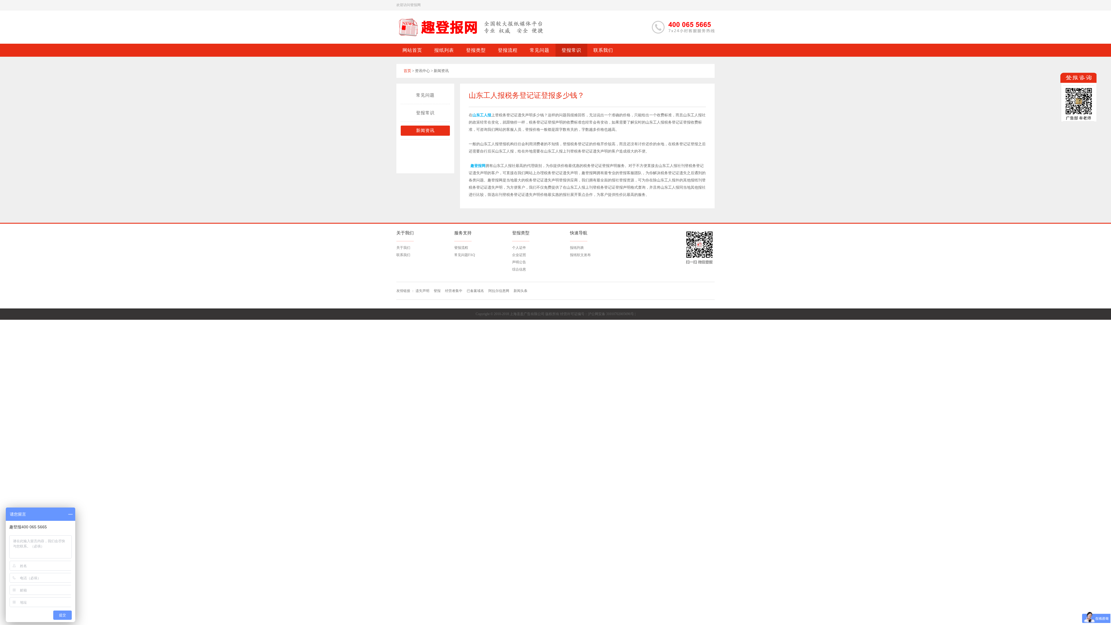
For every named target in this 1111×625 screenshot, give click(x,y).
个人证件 (519, 248)
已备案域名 (475, 291)
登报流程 (461, 248)
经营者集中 (453, 291)
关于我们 (403, 248)
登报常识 (425, 113)
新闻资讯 (425, 130)
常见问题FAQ (464, 255)
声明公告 (519, 262)
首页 (407, 71)
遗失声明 (422, 291)
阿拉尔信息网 (498, 291)
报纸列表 (577, 248)
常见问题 (425, 95)
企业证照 (519, 255)
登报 (437, 291)
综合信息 (519, 269)
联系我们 (403, 255)
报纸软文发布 (580, 255)
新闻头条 (520, 291)
